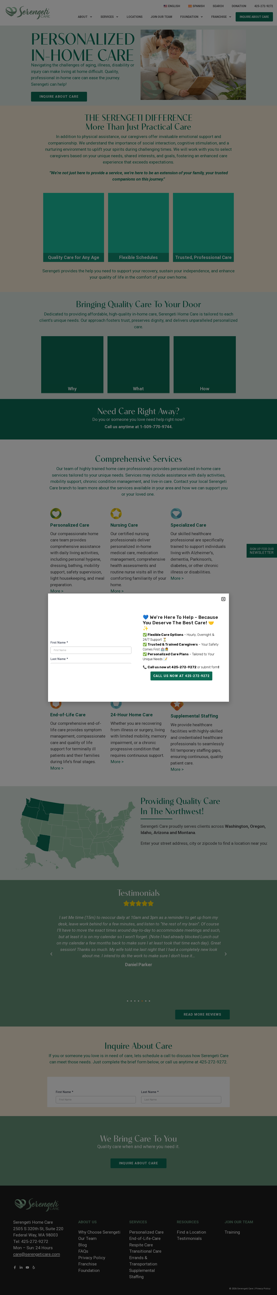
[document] (138, 647)
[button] (223, 599)
